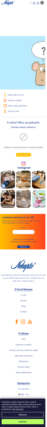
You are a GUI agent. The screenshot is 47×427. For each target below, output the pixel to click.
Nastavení (23, 414)
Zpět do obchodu (23, 155)
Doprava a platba (24, 344)
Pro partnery (23, 388)
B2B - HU (24, 394)
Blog (24, 306)
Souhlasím (23, 421)
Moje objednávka (23, 372)
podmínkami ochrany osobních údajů (24, 241)
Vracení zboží (24, 366)
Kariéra (23, 300)
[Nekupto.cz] (23, 265)
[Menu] (42, 3)
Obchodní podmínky (24, 355)
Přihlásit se (23, 247)
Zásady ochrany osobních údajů (23, 350)
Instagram (24, 167)
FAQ (23, 339)
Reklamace (23, 361)
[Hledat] (30, 3)
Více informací (17, 409)
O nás (23, 295)
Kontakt (23, 311)
